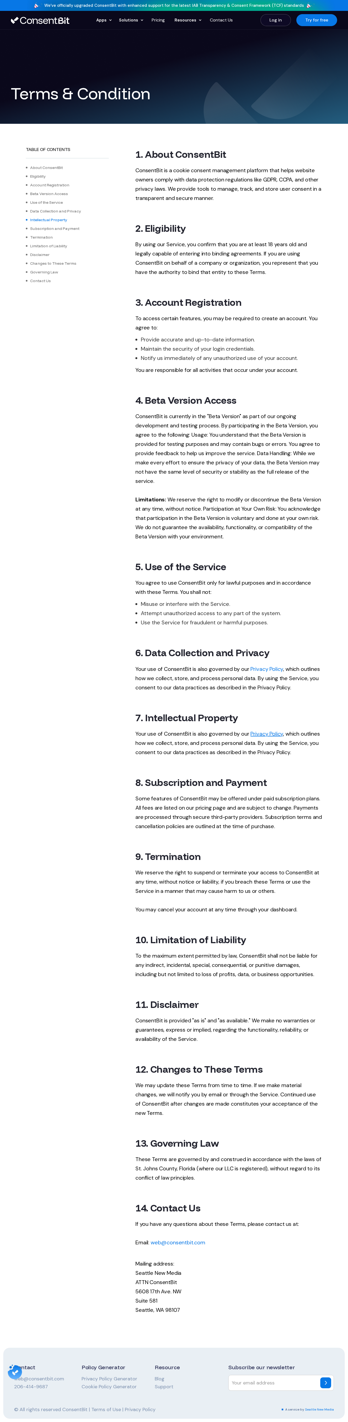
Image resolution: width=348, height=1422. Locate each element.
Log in (275, 20)
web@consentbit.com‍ (178, 1242)
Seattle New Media (319, 1409)
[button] (103, 20)
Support (164, 1386)
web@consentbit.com (39, 1378)
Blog (159, 1378)
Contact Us (221, 20)
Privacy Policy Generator (109, 1378)
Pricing (158, 20)
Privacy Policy (266, 669)
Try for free (316, 20)
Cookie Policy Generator (109, 1386)
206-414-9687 (31, 1386)
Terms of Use (106, 1409)
